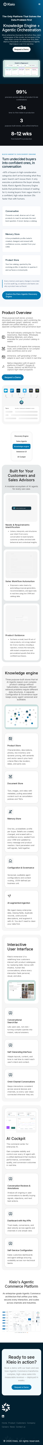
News (12, 1427)
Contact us (20, 1427)
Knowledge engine (21, 446)
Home (4, 1423)
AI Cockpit (22, 457)
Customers (21, 1423)
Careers (5, 1427)
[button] (39, 4)
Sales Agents (21, 441)
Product (11, 1423)
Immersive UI (21, 452)
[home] (8, 4)
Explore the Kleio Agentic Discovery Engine (21, 295)
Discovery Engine (21, 436)
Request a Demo (21, 49)
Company (31, 1423)
